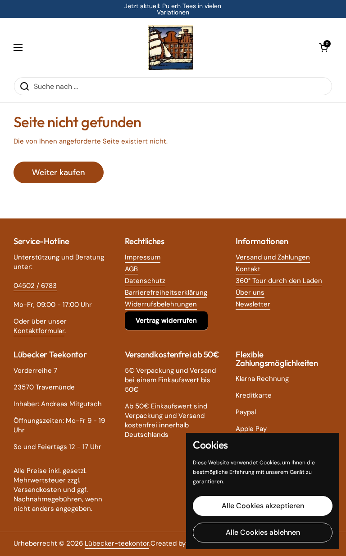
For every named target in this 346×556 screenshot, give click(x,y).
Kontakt (248, 268)
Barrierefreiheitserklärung (166, 292)
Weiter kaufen (58, 172)
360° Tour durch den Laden (279, 280)
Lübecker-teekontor (117, 543)
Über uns (250, 292)
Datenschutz (145, 280)
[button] (323, 47)
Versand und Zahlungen (273, 257)
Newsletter (253, 304)
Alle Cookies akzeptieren (263, 505)
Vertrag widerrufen (166, 320)
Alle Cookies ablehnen (263, 532)
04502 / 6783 (35, 285)
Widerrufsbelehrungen (161, 304)
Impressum (142, 257)
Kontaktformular (39, 330)
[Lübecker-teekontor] (170, 47)
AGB (131, 268)
